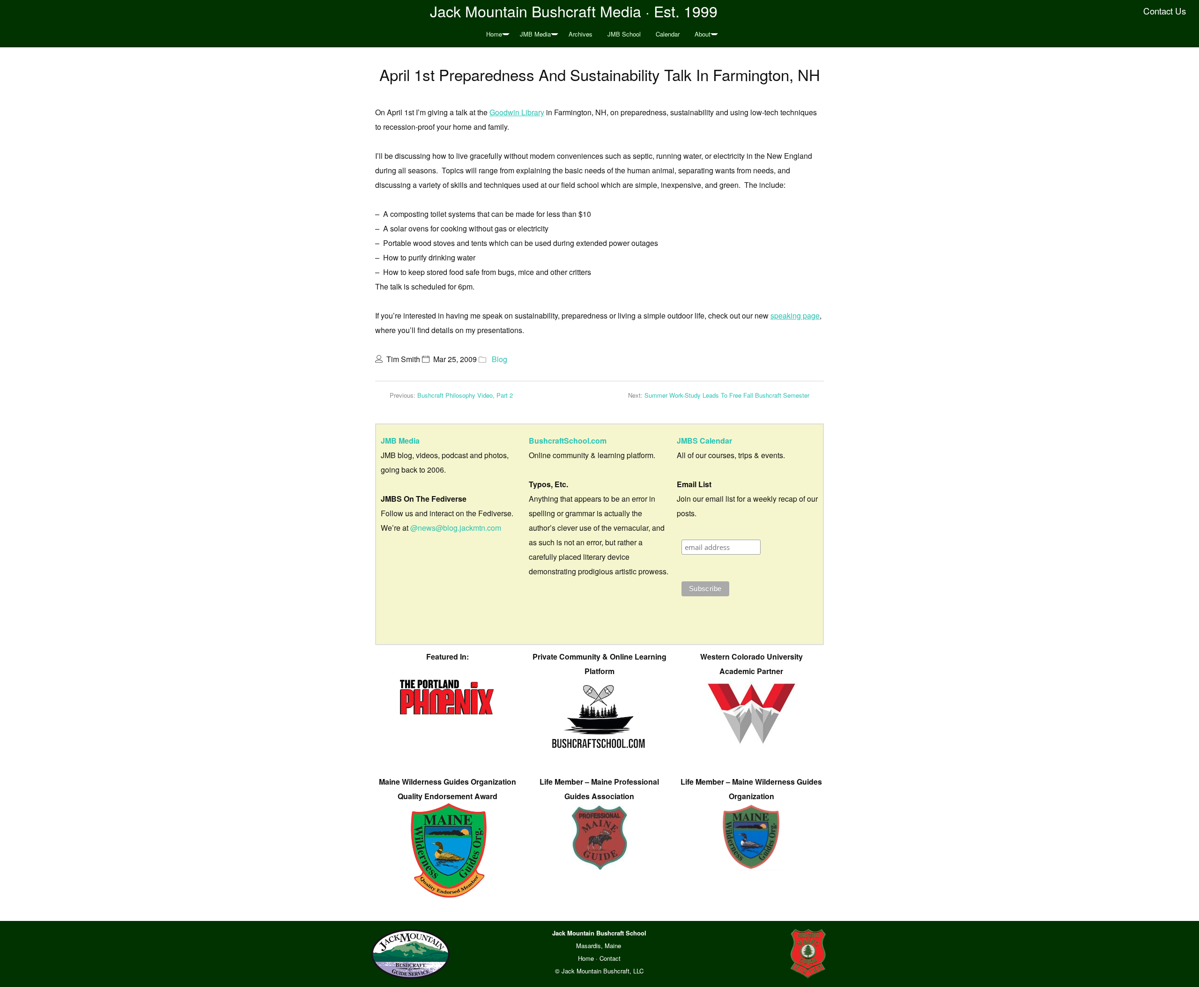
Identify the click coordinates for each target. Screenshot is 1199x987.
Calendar (668, 34)
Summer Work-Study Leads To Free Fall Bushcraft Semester (726, 395)
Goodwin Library (516, 112)
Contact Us (1164, 11)
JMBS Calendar (704, 440)
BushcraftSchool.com (568, 440)
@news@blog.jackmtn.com (455, 527)
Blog (499, 359)
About (703, 34)
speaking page (795, 315)
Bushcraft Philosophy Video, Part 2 (465, 395)
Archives (580, 34)
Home (494, 34)
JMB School (624, 34)
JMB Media (535, 34)
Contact (610, 958)
